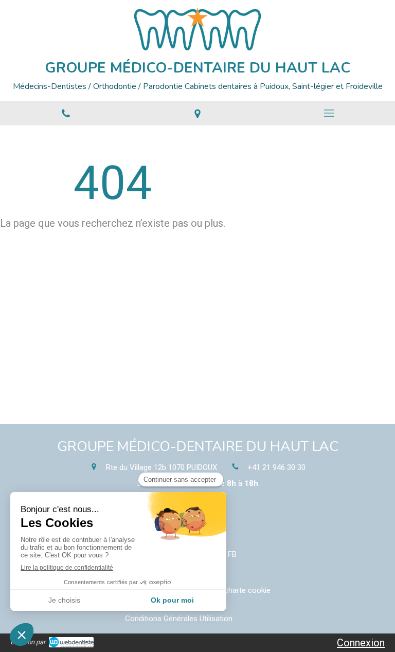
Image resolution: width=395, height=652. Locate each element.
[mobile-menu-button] (329, 113)
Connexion (361, 643)
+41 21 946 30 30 (276, 467)
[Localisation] (197, 113)
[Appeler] (66, 113)
